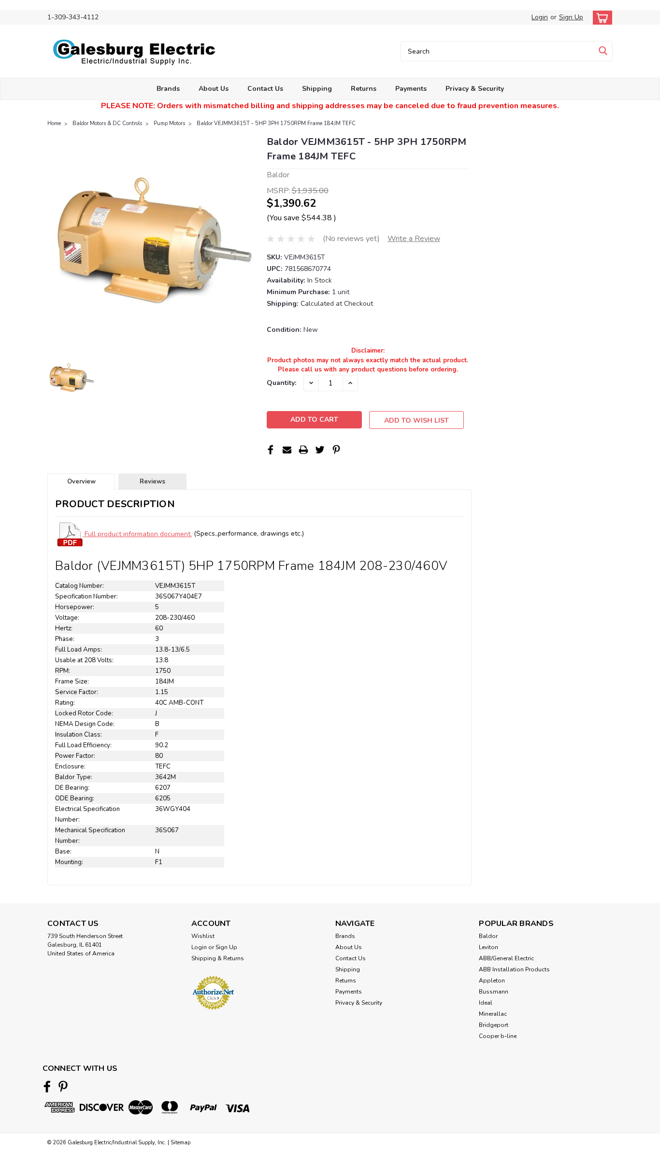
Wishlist (203, 936)
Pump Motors (169, 123)
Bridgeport (493, 1025)
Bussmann (493, 992)
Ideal (485, 1003)
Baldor (488, 936)
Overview (81, 481)
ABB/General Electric (506, 958)
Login (539, 17)
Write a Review (413, 238)
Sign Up (571, 17)
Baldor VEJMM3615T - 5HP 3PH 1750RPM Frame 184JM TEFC (276, 123)
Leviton (488, 947)
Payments (411, 88)
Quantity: (281, 382)
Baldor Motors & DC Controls (107, 123)
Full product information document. (137, 534)
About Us (214, 88)
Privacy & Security (474, 88)
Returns (363, 88)
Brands (168, 88)
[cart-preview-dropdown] (600, 18)
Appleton (492, 980)
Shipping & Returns (217, 958)
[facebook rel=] (47, 1087)
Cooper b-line (498, 1036)
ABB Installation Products (514, 969)
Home (54, 123)
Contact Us (265, 88)
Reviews (152, 481)
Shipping (317, 88)
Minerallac (493, 1014)
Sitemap (180, 1142)
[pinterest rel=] (63, 1087)
